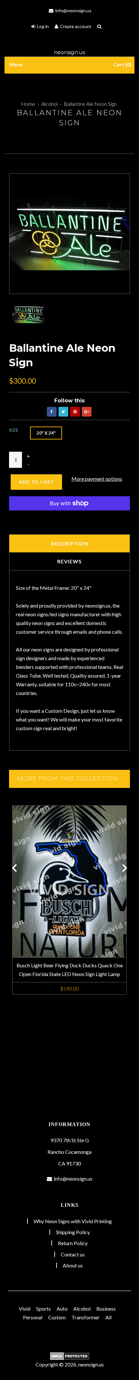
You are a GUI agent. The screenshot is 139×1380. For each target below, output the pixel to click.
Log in (43, 26)
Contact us (73, 1254)
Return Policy (73, 1243)
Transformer (85, 1317)
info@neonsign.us (72, 10)
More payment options (96, 479)
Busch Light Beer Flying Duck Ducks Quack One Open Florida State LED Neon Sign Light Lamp (69, 969)
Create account (75, 26)
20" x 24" (46, 433)
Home (28, 104)
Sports (43, 1308)
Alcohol (49, 104)
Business (106, 1308)
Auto (62, 1308)
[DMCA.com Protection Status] (69, 1356)
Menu (16, 64)
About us (73, 1265)
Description (70, 543)
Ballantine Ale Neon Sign (90, 104)
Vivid (24, 1308)
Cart (121, 64)
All (108, 1317)
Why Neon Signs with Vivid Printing (73, 1221)
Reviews (69, 561)
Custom (57, 1317)
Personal (32, 1317)
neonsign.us (69, 52)
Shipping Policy (73, 1232)
